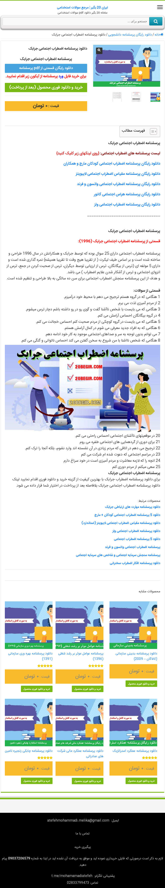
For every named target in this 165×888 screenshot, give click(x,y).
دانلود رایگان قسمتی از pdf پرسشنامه (46, 68)
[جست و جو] (155, 21)
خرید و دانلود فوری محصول (141, 683)
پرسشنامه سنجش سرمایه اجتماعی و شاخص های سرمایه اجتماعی (118, 555)
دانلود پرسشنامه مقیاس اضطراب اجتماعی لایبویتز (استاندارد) (120, 523)
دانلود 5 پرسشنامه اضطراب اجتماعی (137, 539)
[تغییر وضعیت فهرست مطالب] (151, 131)
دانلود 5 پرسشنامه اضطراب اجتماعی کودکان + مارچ (127, 515)
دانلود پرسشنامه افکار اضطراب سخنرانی (135, 563)
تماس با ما (82, 833)
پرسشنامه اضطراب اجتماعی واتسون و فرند (132, 547)
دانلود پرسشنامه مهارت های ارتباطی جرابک (132, 507)
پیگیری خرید (82, 847)
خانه (157, 35)
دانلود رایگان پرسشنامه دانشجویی (130, 35)
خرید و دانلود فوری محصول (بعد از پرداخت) (45, 87)
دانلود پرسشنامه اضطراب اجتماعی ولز (136, 531)
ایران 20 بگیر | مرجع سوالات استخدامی (82, 7)
